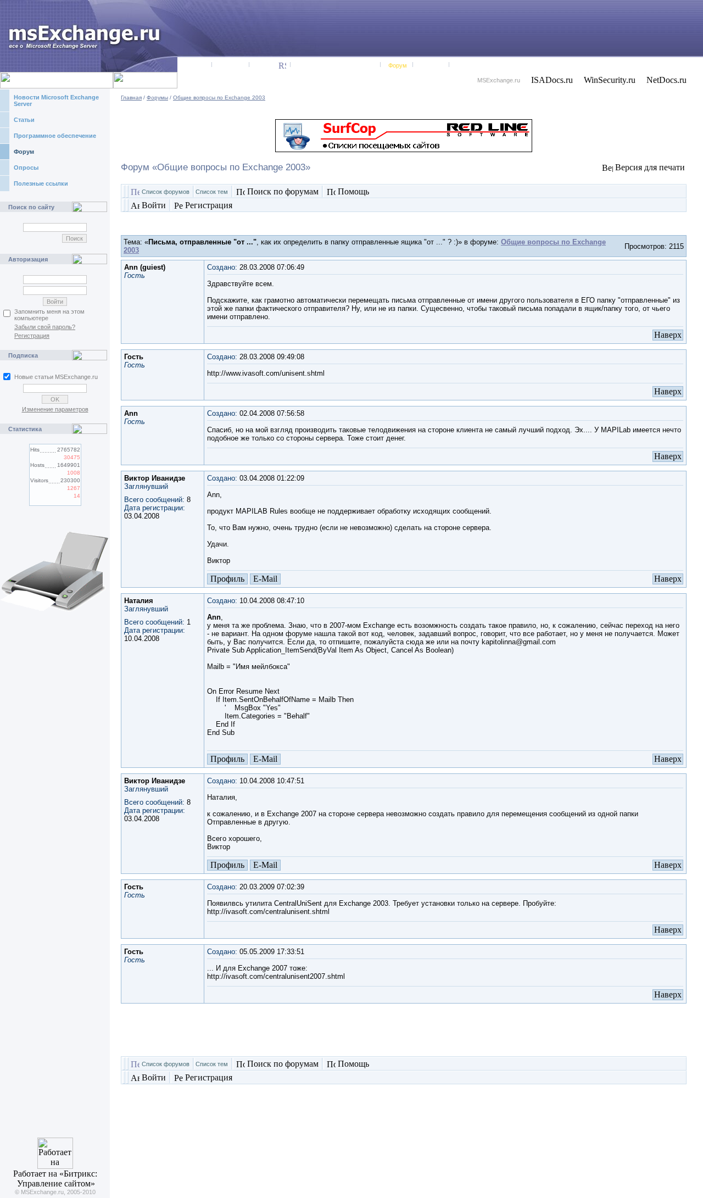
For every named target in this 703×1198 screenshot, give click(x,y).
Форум (24, 151)
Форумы (157, 97)
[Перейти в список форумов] (135, 193)
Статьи (24, 119)
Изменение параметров (55, 409)
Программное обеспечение (55, 135)
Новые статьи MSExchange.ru (56, 377)
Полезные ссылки (41, 183)
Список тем (212, 191)
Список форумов (165, 191)
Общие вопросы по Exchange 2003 (219, 97)
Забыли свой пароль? (44, 327)
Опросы (26, 167)
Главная (131, 97)
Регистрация (31, 335)
